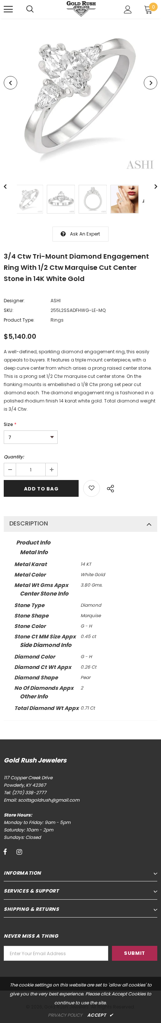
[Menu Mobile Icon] (8, 9)
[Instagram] (19, 851)
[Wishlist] (91, 488)
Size (10, 424)
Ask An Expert (85, 234)
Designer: (14, 300)
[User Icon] (128, 9)
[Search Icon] (30, 9)
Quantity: (14, 457)
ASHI (56, 300)
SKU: (8, 310)
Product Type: (19, 320)
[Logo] (82, 8)
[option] (80, 96)
